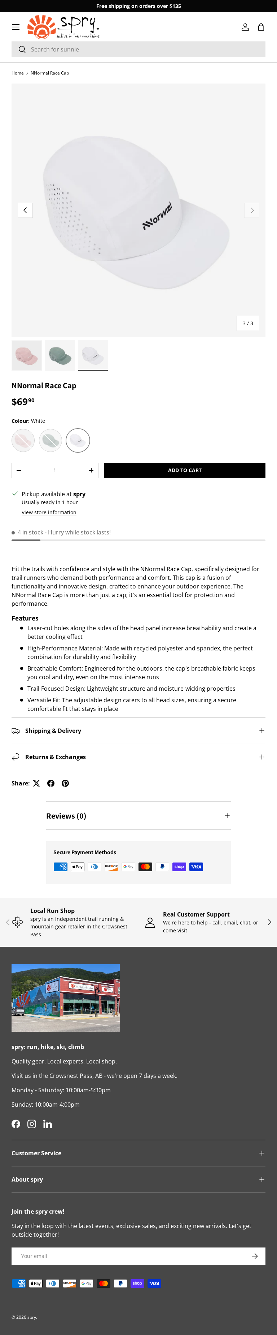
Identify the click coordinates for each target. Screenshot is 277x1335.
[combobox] (138, 49)
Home (18, 73)
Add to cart (185, 470)
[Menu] (16, 27)
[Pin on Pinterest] (65, 783)
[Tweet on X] (36, 783)
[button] (261, 27)
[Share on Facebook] (51, 783)
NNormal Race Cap (50, 73)
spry (31, 1317)
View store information (49, 512)
